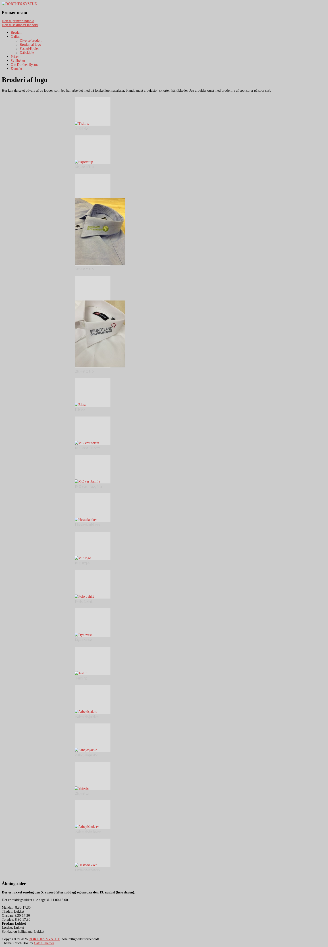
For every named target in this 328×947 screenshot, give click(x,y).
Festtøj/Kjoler (29, 48)
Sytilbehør (18, 60)
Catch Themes (44, 943)
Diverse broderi (31, 40)
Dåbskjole (27, 52)
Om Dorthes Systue (24, 64)
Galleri (15, 36)
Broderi (16, 32)
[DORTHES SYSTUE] (19, 4)
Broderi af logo (30, 44)
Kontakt (16, 68)
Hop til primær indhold (18, 21)
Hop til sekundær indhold (20, 25)
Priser (15, 56)
